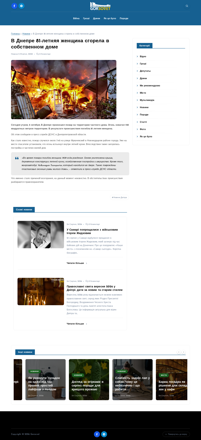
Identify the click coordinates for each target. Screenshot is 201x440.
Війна (76, 19)
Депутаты (145, 71)
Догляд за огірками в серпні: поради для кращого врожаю (77, 385)
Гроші (86, 19)
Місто (143, 93)
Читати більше (76, 263)
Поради (124, 19)
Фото (143, 129)
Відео (143, 57)
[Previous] (179, 352)
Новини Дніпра (120, 198)
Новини (26, 34)
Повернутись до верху (177, 434)
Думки (96, 19)
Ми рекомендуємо (150, 86)
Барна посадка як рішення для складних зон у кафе (165, 385)
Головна (15, 34)
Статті (143, 122)
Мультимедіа (147, 100)
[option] (35, 379)
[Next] (184, 352)
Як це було (110, 19)
